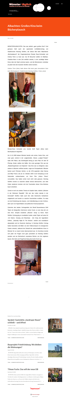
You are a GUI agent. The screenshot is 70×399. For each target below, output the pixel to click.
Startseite (10, 14)
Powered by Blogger (36, 394)
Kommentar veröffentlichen (17, 337)
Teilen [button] (55, 42)
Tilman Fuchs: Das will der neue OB (23, 369)
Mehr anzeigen (41, 337)
